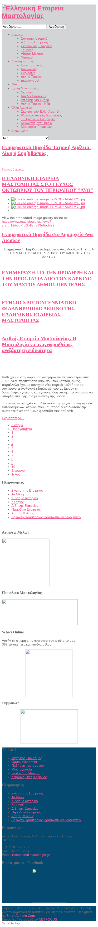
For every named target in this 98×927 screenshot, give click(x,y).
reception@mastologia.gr (31, 855)
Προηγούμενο (21, 429)
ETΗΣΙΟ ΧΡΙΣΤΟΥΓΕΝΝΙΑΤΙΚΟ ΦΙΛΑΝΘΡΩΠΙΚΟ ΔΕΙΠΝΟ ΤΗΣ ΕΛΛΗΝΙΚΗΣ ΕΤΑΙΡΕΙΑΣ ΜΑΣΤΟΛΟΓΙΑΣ (39, 311)
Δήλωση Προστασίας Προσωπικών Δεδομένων (46, 517)
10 (13, 467)
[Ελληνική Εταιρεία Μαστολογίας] (49, 15)
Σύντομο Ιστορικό (24, 498)
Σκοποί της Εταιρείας (27, 490)
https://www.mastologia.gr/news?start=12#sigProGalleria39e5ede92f (28, 223)
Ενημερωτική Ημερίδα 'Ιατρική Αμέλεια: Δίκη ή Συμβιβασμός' (46, 150)
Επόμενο (18, 470)
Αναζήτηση (56, 26)
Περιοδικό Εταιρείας (26, 509)
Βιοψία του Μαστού (25, 773)
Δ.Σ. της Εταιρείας (24, 505)
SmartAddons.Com (20, 916)
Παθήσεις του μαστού (27, 765)
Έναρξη (17, 425)
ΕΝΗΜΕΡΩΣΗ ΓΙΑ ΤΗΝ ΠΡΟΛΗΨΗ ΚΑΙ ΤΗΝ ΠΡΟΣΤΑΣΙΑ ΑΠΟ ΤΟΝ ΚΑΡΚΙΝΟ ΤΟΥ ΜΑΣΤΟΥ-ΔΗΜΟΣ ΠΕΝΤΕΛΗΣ (47, 278)
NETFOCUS (47, 919)
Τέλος (15, 474)
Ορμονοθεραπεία (24, 762)
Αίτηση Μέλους (22, 513)
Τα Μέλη (17, 494)
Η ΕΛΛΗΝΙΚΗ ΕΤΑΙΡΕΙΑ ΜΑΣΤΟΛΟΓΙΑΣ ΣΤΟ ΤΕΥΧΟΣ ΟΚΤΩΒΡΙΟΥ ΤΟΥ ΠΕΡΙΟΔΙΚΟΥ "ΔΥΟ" (47, 184)
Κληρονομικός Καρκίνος (29, 777)
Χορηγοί (17, 502)
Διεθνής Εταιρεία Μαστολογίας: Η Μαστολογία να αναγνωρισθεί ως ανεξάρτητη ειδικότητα (39, 344)
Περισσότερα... (13, 169)
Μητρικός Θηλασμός (26, 758)
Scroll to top (11, 923)
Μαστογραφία (21, 769)
